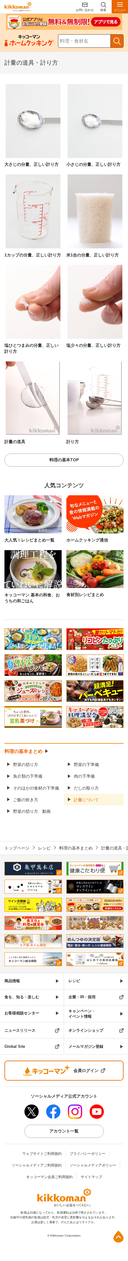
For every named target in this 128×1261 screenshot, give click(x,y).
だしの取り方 (86, 788)
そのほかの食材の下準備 (36, 788)
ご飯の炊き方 (25, 799)
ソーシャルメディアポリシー (93, 1165)
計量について (86, 799)
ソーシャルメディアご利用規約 (37, 1165)
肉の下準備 (84, 776)
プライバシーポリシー (87, 1154)
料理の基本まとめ (23, 751)
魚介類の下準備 (27, 776)
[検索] (117, 41)
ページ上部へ (118, 1237)
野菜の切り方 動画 (32, 811)
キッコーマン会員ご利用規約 (49, 1177)
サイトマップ (91, 1177)
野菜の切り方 (25, 764)
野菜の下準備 (86, 764)
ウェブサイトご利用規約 (42, 1154)
